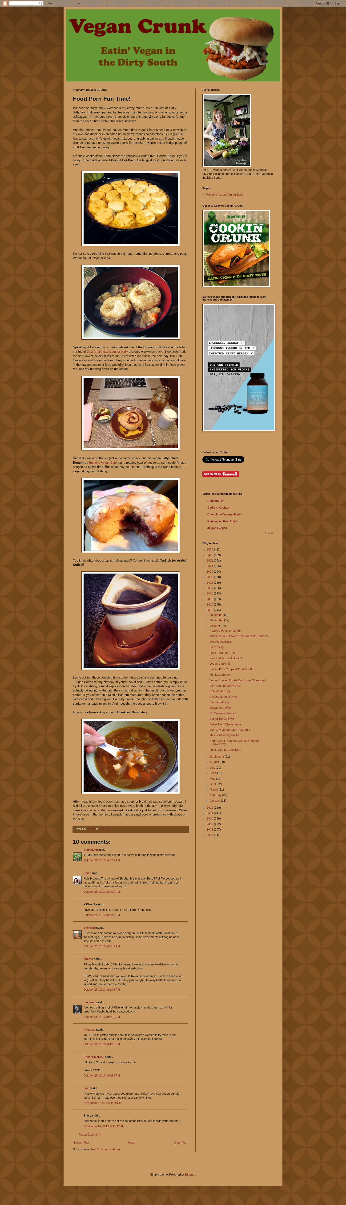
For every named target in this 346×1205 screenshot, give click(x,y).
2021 (210, 566)
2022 (210, 560)
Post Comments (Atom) (105, 1149)
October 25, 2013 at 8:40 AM (102, 915)
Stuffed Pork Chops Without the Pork (232, 669)
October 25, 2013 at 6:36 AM (102, 860)
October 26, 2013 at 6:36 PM (102, 1075)
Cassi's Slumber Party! (223, 697)
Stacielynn (91, 850)
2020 (210, 571)
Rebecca (90, 1029)
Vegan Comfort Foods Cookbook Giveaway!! (237, 680)
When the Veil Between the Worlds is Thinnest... (239, 636)
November (217, 620)
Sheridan (90, 927)
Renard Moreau (94, 1057)
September (217, 756)
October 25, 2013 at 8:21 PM (102, 1017)
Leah (87, 1088)
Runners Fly (215, 500)
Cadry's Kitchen (218, 507)
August (215, 762)
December (217, 615)
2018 (210, 582)
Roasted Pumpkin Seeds (225, 630)
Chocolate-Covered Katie (224, 514)
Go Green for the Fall (222, 713)
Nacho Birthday (219, 702)
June (213, 773)
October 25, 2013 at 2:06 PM (102, 989)
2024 (210, 549)
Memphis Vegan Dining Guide (225, 194)
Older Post (180, 1142)
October (215, 626)
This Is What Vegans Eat (224, 735)
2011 (210, 813)
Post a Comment (89, 1134)
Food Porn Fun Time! (222, 653)
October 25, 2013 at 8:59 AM (102, 946)
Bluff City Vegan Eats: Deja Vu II (229, 729)
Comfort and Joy (219, 691)
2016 (210, 593)
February (216, 795)
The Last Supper (220, 674)
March (214, 789)
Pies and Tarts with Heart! (225, 658)
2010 (210, 818)
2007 (210, 835)
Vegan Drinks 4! (219, 663)
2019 (210, 577)
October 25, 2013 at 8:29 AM (102, 891)
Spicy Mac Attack (220, 641)
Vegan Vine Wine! (220, 707)
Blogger (190, 1174)
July (213, 767)
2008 (210, 829)
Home (131, 1142)
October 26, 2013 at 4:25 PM (102, 1044)
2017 (210, 588)
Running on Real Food (222, 521)
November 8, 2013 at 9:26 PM (102, 1103)
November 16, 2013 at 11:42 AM (104, 1126)
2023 (210, 555)
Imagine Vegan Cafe (103, 462)
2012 (210, 807)
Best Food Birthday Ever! (225, 685)
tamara (88, 959)
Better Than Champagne (225, 724)
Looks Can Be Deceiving (225, 749)
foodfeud (89, 1002)
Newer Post (81, 1142)
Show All (269, 533)
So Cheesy (216, 647)
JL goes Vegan (217, 528)
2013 (210, 610)
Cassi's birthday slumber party (107, 351)
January (215, 800)
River (87, 873)
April (213, 784)
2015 (210, 599)
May (213, 778)
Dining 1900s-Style (221, 718)
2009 (210, 824)
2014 (210, 604)
